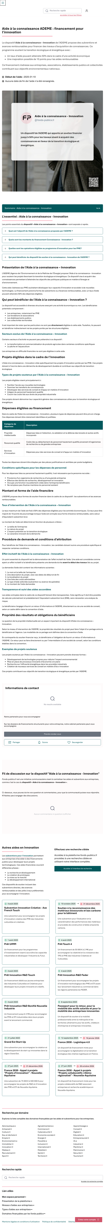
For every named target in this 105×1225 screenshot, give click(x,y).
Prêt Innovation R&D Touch (19, 975)
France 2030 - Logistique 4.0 (74, 1042)
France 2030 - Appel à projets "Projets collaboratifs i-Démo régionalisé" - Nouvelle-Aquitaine (77, 1073)
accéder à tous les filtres (71, 15)
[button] (86, 10)
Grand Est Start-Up (15, 1041)
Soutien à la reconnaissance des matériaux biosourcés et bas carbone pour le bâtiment (79, 910)
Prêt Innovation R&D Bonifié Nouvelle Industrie (25, 1007)
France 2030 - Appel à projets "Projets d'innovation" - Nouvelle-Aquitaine (23, 1073)
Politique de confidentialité (54, 1221)
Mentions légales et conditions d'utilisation (21, 1221)
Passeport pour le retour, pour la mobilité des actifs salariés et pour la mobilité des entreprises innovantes (79, 1008)
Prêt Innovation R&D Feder (73, 975)
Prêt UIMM (10, 944)
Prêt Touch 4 (65, 944)
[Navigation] (3, 3)
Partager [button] (16, 742)
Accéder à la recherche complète (92, 1181)
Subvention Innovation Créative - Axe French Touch (25, 909)
